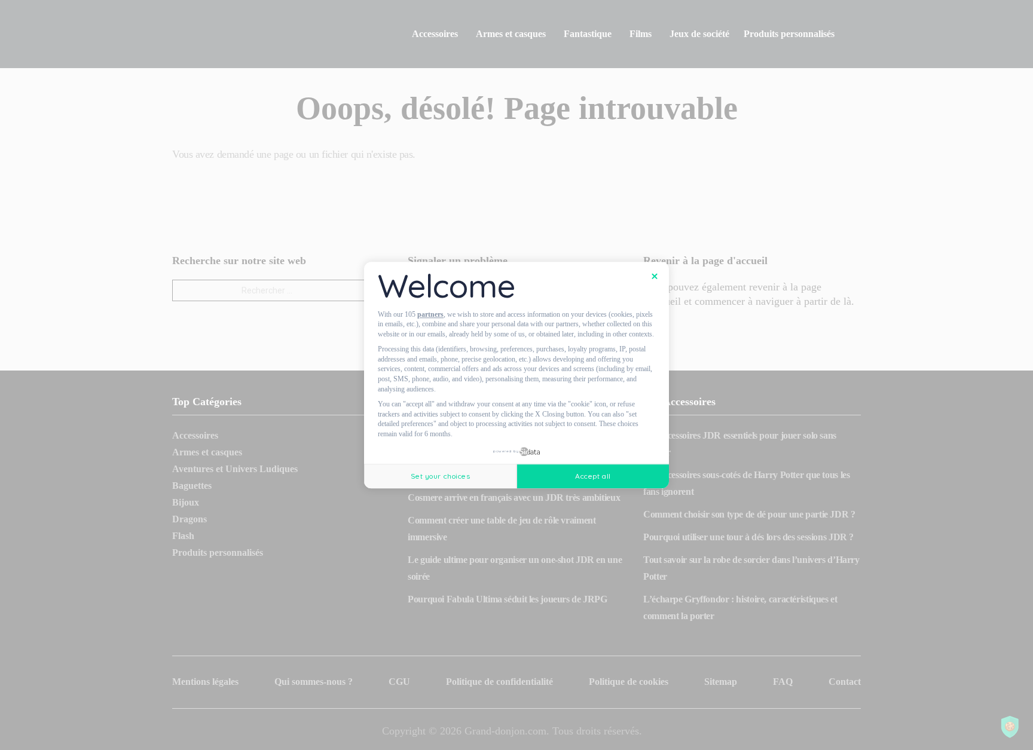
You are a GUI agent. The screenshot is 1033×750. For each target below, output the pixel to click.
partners (430, 314)
